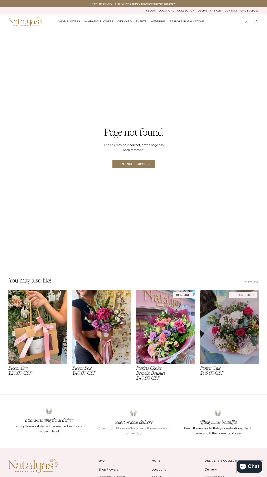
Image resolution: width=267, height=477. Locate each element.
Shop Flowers (108, 469)
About (150, 10)
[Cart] (255, 21)
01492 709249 (250, 10)
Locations (166, 10)
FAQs (218, 10)
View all (251, 281)
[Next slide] (60, 327)
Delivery (204, 10)
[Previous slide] (14, 327)
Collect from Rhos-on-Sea (116, 428)
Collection (186, 10)
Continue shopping (133, 163)
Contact (231, 10)
